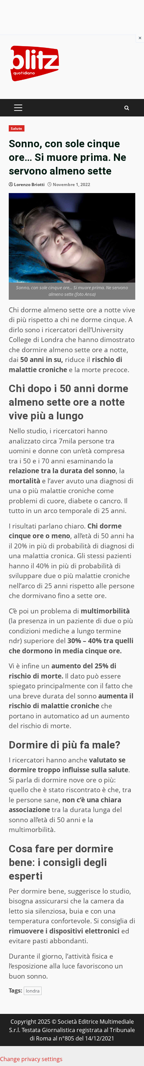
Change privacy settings (31, 1059)
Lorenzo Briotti (29, 184)
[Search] (126, 108)
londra (32, 991)
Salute (16, 128)
